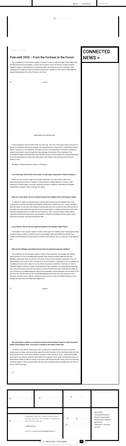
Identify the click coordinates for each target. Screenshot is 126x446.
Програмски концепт (102, 415)
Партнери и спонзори (102, 424)
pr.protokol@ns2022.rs (47, 431)
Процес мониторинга (102, 417)
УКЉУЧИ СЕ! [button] (86, 4)
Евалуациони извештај (102, 419)
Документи (98, 422)
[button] (112, 3)
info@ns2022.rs (30, 426)
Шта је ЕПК (98, 412)
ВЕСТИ (75, 4)
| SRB (102, 3)
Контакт (97, 427)
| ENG (105, 3)
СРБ (99, 3)
